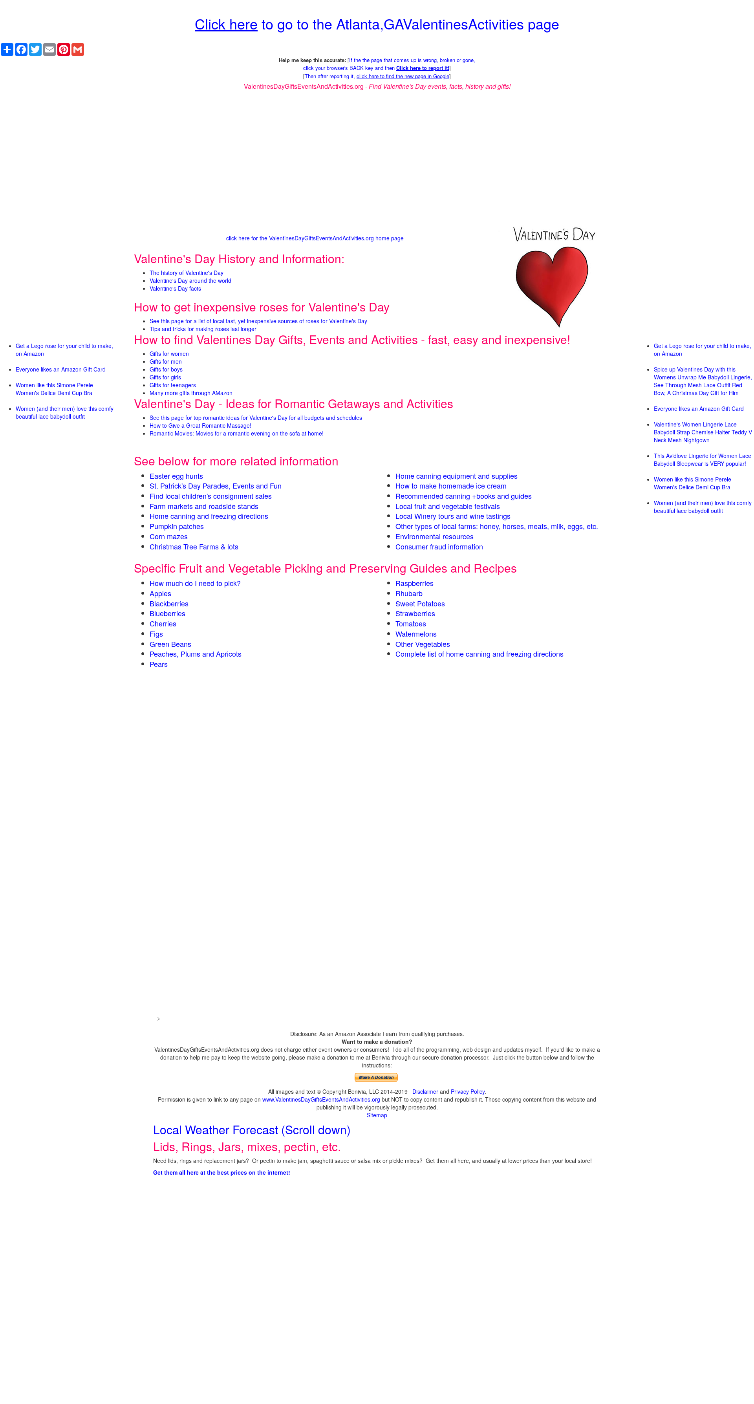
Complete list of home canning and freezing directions (479, 653)
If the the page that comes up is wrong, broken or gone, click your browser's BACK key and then (389, 64)
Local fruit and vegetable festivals (447, 506)
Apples (160, 593)
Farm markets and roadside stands (204, 506)
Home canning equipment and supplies (456, 475)
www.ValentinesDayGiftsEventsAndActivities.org (321, 1099)
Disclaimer (425, 1091)
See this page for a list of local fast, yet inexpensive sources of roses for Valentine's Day (258, 321)
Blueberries (167, 613)
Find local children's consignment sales (211, 496)
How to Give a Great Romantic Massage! (200, 425)
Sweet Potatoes (420, 603)
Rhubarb (409, 593)
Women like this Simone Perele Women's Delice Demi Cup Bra (54, 389)
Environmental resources (434, 536)
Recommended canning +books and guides (463, 496)
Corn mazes (169, 536)
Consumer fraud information (439, 546)
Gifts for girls (165, 377)
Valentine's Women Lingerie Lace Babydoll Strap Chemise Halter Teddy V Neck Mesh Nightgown (703, 432)
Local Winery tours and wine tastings (453, 516)
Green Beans (170, 644)
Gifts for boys (166, 369)
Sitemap (377, 1115)
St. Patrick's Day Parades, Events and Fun (216, 485)
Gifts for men (166, 361)
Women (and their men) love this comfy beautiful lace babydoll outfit (64, 412)
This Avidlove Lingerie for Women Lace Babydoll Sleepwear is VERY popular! (702, 459)
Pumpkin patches (177, 526)
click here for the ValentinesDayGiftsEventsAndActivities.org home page (315, 238)
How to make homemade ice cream (451, 485)
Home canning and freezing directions (209, 516)
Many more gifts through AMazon (191, 393)
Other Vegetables (422, 644)
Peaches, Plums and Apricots (196, 653)
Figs (156, 633)
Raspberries (414, 583)
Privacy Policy (468, 1091)
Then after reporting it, (377, 76)
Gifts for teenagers (173, 385)
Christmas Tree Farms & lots (194, 546)
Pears (159, 664)
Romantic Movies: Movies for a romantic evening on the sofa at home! (237, 433)
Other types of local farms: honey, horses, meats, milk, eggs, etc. (496, 526)
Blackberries (169, 603)
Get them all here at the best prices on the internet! (221, 1172)
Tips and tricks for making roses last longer (203, 329)
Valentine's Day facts (175, 288)
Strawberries (415, 613)
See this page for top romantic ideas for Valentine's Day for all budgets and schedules (256, 417)
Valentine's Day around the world (190, 280)
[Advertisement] (377, 161)
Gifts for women (169, 353)
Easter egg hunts (176, 475)
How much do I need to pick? (195, 583)
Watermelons (416, 633)
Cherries (163, 623)
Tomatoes (410, 623)
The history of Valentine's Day (186, 272)
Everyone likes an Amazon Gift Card (61, 369)
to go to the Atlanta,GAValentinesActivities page (377, 23)
